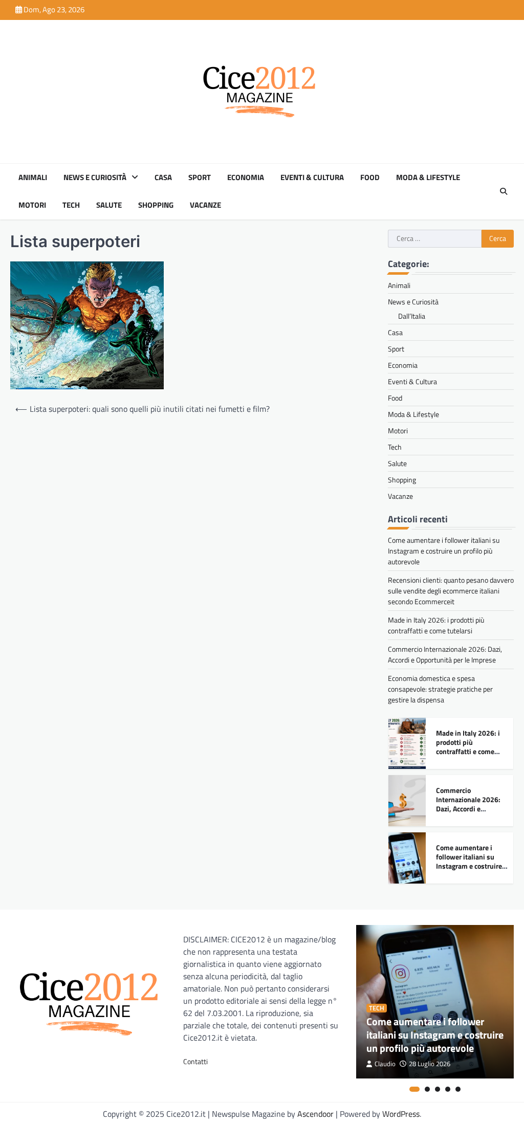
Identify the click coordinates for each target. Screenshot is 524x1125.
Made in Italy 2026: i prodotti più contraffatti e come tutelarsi (436, 625)
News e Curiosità (94, 177)
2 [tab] (427, 1089)
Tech (71, 205)
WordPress (401, 1114)
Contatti (195, 1061)
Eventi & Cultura (312, 177)
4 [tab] (447, 1089)
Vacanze (205, 205)
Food (370, 177)
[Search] (503, 191)
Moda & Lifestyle (428, 177)
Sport (199, 177)
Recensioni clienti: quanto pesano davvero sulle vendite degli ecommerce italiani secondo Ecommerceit (451, 591)
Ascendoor (315, 1114)
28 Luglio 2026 (429, 1064)
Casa (163, 177)
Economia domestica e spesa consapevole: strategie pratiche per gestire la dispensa (440, 689)
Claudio (385, 1064)
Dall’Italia (411, 316)
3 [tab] (437, 1089)
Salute (109, 205)
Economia (245, 177)
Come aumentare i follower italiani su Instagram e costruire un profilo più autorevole (443, 551)
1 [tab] (414, 1089)
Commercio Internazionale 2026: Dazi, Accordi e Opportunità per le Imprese (445, 654)
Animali (32, 177)
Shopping (155, 205)
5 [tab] (458, 1089)
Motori (32, 205)
